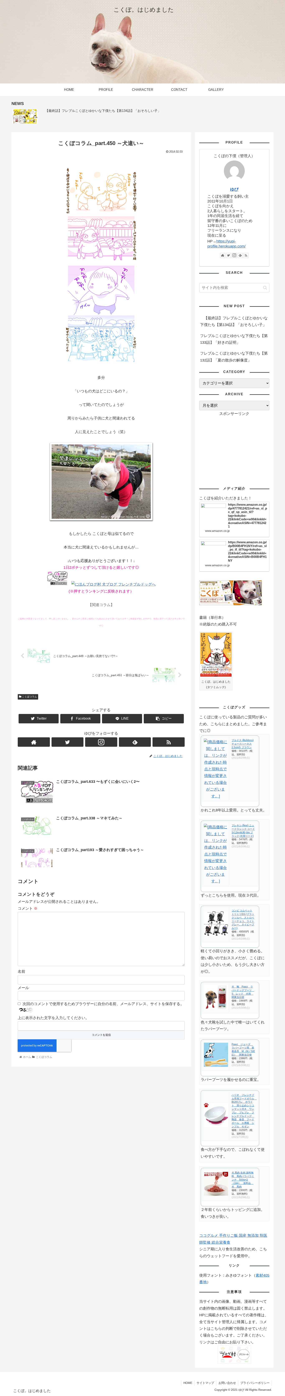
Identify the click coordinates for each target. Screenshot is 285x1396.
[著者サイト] (34, 742)
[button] (265, 287)
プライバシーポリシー (255, 1383)
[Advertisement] (234, 446)
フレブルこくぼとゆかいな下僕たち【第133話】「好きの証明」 (234, 339)
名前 (21, 971)
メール (23, 988)
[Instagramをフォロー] (101, 742)
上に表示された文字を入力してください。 (53, 1018)
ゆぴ (234, 189)
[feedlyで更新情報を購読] (135, 742)
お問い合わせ (227, 1383)
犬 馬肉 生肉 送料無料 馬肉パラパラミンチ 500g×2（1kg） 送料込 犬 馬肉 (243, 1179)
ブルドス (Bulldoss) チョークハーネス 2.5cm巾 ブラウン (243, 744)
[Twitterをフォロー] (68, 742)
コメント (28, 908)
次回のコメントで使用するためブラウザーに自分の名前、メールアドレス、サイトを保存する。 (103, 1004)
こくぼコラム (29, 696)
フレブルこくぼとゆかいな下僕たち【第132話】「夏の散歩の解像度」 (234, 356)
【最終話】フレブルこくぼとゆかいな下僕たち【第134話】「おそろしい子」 (234, 321)
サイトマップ (205, 1383)
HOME (187, 1383)
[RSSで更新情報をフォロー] (169, 742)
